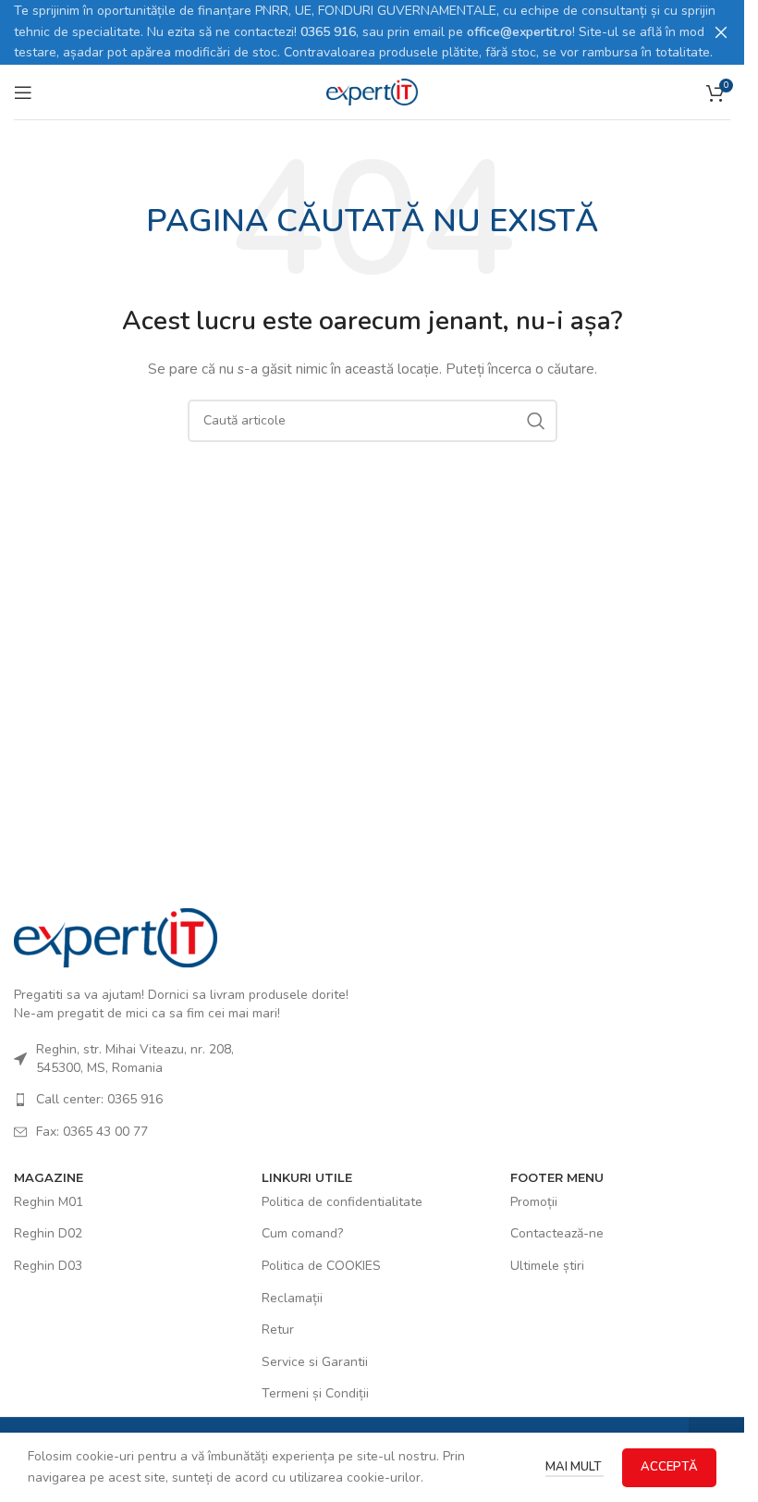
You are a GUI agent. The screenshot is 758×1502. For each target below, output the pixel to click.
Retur (278, 1329)
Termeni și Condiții (315, 1393)
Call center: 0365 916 (99, 1099)
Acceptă (669, 1467)
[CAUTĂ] (536, 421)
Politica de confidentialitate (342, 1202)
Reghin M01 (48, 1202)
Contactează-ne (557, 1233)
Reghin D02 (48, 1233)
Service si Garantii (315, 1362)
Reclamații (292, 1298)
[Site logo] (372, 91)
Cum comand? (302, 1233)
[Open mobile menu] (23, 92)
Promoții (533, 1202)
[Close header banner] (721, 32)
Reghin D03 (48, 1265)
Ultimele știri (547, 1265)
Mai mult (574, 1467)
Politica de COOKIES (321, 1265)
